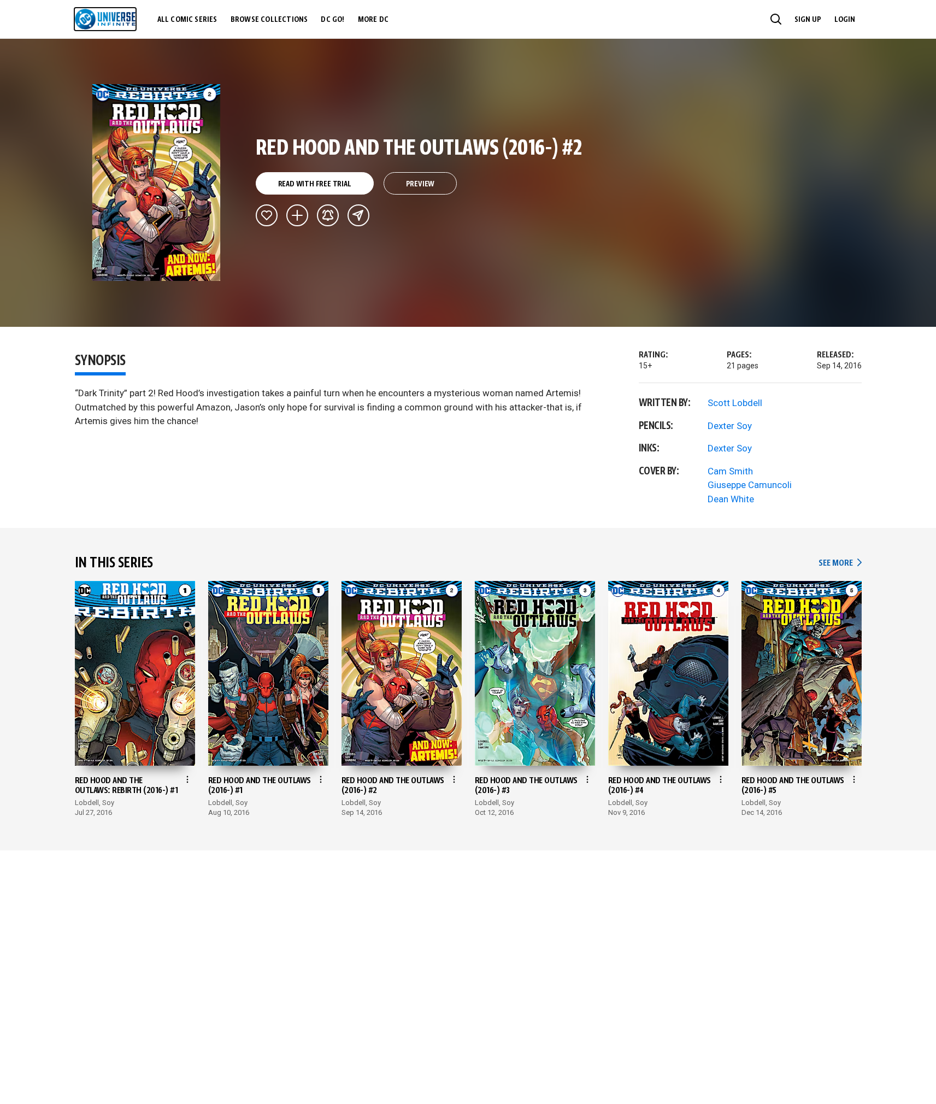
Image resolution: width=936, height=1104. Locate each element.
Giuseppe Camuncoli (750, 484)
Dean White (731, 499)
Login (844, 20)
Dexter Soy (730, 425)
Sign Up (807, 20)
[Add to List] (297, 215)
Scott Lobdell (735, 402)
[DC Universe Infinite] (105, 19)
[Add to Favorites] (267, 215)
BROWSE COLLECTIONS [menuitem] (269, 20)
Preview (420, 184)
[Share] (358, 215)
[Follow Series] (328, 215)
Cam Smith (730, 471)
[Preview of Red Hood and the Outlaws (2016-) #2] (156, 182)
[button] (775, 19)
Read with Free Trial (314, 184)
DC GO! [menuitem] (332, 20)
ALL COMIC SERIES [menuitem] (187, 20)
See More (840, 563)
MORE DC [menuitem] (373, 20)
